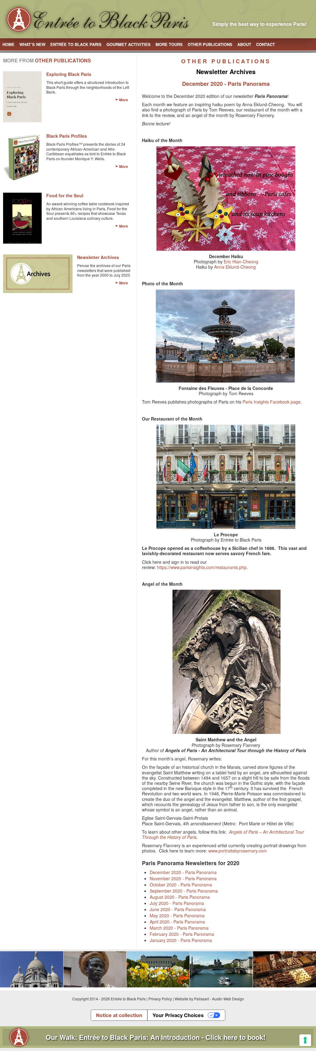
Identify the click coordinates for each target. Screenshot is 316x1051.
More (123, 100)
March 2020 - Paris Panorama (179, 928)
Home (8, 44)
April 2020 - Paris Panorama (177, 922)
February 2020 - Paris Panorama (182, 934)
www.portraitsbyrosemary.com (237, 851)
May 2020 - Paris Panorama (177, 915)
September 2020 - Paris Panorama (184, 891)
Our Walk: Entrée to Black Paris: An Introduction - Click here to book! (155, 1037)
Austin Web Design (228, 998)
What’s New (32, 44)
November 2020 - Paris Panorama (183, 878)
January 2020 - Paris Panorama (181, 940)
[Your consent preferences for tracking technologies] (305, 1040)
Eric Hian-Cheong (241, 261)
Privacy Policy (160, 998)
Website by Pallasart (192, 998)
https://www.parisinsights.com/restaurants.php (202, 567)
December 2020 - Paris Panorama (183, 872)
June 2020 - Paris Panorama (178, 909)
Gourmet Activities (128, 44)
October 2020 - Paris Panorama (181, 884)
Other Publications (210, 44)
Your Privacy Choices (178, 1015)
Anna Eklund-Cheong (235, 267)
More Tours (169, 44)
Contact (265, 44)
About (244, 44)
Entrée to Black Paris (76, 44)
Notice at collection (119, 1015)
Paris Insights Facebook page (272, 402)
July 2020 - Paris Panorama (177, 903)
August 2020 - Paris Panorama (180, 897)
